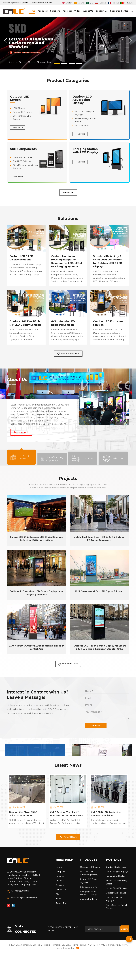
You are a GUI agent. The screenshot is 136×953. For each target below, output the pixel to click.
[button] (57, 63)
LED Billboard (19, 108)
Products (43, 11)
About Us (88, 11)
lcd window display (115, 876)
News (58, 899)
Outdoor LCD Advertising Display (82, 100)
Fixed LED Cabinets (22, 161)
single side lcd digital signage (116, 906)
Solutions (55, 11)
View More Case (69, 663)
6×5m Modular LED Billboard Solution (63, 323)
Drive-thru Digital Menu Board (86, 120)
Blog (58, 894)
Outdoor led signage (116, 893)
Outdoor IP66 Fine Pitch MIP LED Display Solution (25, 323)
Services (59, 885)
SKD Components (23, 149)
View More (68, 192)
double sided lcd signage (114, 899)
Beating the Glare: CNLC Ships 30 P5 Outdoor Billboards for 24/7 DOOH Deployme (23, 814)
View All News (69, 837)
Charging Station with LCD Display (85, 150)
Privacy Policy (62, 903)
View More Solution (70, 353)
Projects (67, 11)
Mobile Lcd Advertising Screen (116, 882)
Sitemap (94, 945)
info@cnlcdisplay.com (18, 2)
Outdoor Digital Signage (117, 871)
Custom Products (88, 899)
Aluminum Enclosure (22, 157)
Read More (17, 127)
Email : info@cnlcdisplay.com (24, 897)
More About (21, 432)
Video (77, 11)
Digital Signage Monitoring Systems (25, 167)
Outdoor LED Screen (19, 98)
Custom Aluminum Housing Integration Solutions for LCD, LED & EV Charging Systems (66, 261)
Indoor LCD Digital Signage (88, 881)
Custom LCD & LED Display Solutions (21, 258)
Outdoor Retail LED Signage (22, 117)
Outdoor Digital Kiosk (116, 867)
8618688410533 (45, 2)
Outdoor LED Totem (22, 112)
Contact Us (102, 11)
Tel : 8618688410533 (20, 891)
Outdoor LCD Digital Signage (84, 113)
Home (32, 11)
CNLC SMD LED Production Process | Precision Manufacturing (106, 814)
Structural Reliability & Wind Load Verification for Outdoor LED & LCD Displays (107, 261)
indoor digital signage (116, 888)
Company (60, 871)
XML (103, 945)
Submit (124, 929)
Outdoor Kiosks (82, 125)
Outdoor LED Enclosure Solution (108, 323)
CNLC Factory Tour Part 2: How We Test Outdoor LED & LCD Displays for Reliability (66, 814)
